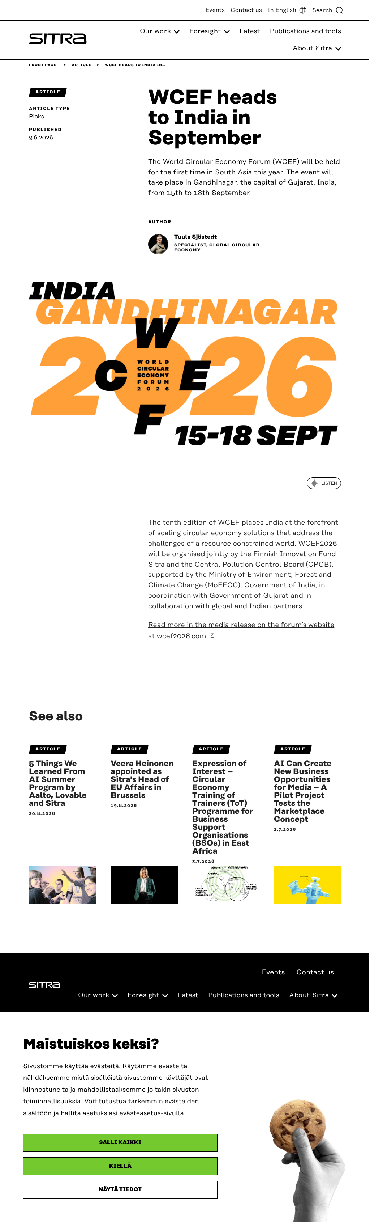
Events (215, 10)
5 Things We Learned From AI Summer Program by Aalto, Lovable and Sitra (58, 784)
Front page (43, 65)
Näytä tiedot (120, 1190)
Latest (250, 31)
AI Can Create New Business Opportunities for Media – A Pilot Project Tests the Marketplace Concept (302, 792)
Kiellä (120, 1166)
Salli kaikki (120, 1142)
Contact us (246, 10)
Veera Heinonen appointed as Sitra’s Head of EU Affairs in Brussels (142, 780)
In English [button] (282, 10)
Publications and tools (305, 31)
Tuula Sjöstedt (195, 237)
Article (81, 65)
